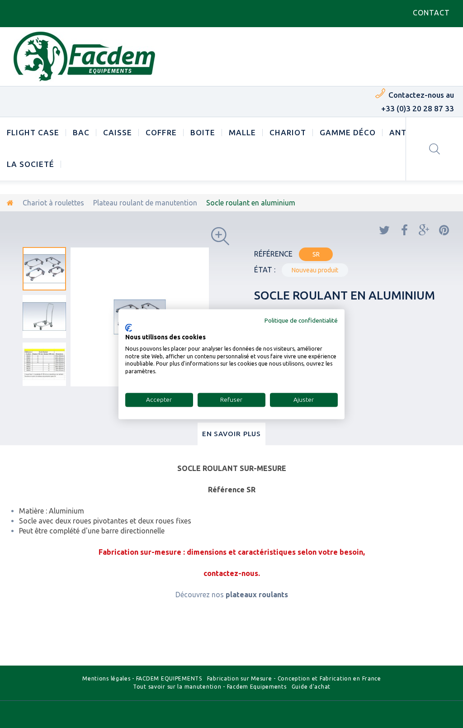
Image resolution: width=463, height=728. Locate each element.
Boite (202, 132)
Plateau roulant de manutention (145, 203)
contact (431, 13)
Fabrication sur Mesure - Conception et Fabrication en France (294, 678)
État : (264, 270)
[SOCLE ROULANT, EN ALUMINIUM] (44, 268)
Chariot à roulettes (53, 203)
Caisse (117, 132)
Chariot (287, 132)
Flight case (33, 132)
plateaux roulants (257, 594)
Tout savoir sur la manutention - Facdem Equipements (210, 687)
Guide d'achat (311, 687)
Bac (81, 132)
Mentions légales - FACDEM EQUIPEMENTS (142, 678)
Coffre (161, 132)
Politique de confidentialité (301, 320)
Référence (273, 254)
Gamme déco (348, 132)
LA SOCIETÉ (30, 164)
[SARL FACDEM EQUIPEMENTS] (84, 56)
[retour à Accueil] (10, 203)
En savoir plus (231, 434)
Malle (242, 132)
